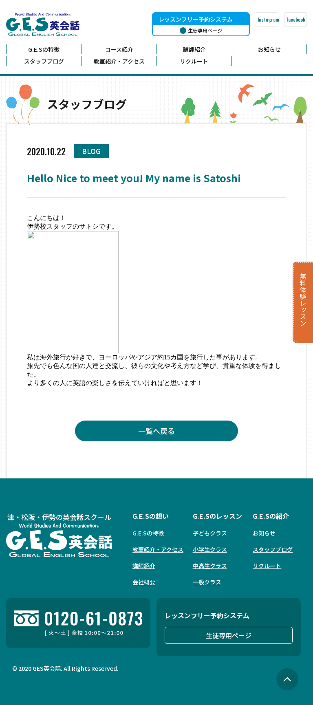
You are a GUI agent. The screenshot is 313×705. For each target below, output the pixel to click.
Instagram (268, 19)
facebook (295, 19)
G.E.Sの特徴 (44, 49)
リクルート (194, 61)
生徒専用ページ (228, 635)
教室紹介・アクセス (119, 61)
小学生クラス (210, 549)
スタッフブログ (44, 61)
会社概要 (143, 582)
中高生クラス (210, 566)
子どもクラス (210, 533)
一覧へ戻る (156, 430)
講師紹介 (194, 49)
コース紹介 (119, 49)
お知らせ (269, 49)
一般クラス (207, 582)
